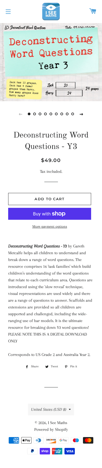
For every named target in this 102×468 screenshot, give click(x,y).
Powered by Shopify (51, 429)
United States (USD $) (48, 409)
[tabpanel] (51, 61)
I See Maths (57, 422)
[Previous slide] (21, 114)
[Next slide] (82, 114)
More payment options (49, 226)
